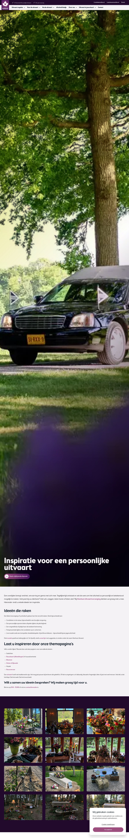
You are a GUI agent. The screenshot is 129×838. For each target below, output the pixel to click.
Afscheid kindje (61, 7)
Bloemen (9, 660)
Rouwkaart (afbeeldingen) (15, 657)
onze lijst (43, 638)
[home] (5, 5)
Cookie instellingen (108, 824)
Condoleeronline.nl (99, 2)
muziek (9, 638)
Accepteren (108, 829)
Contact (100, 7)
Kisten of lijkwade (12, 663)
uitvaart (9, 674)
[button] (18, 7)
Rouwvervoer (10, 669)
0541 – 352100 (15, 687)
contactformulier (31, 687)
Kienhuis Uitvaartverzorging (89, 599)
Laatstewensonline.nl (113, 2)
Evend (123, 2)
